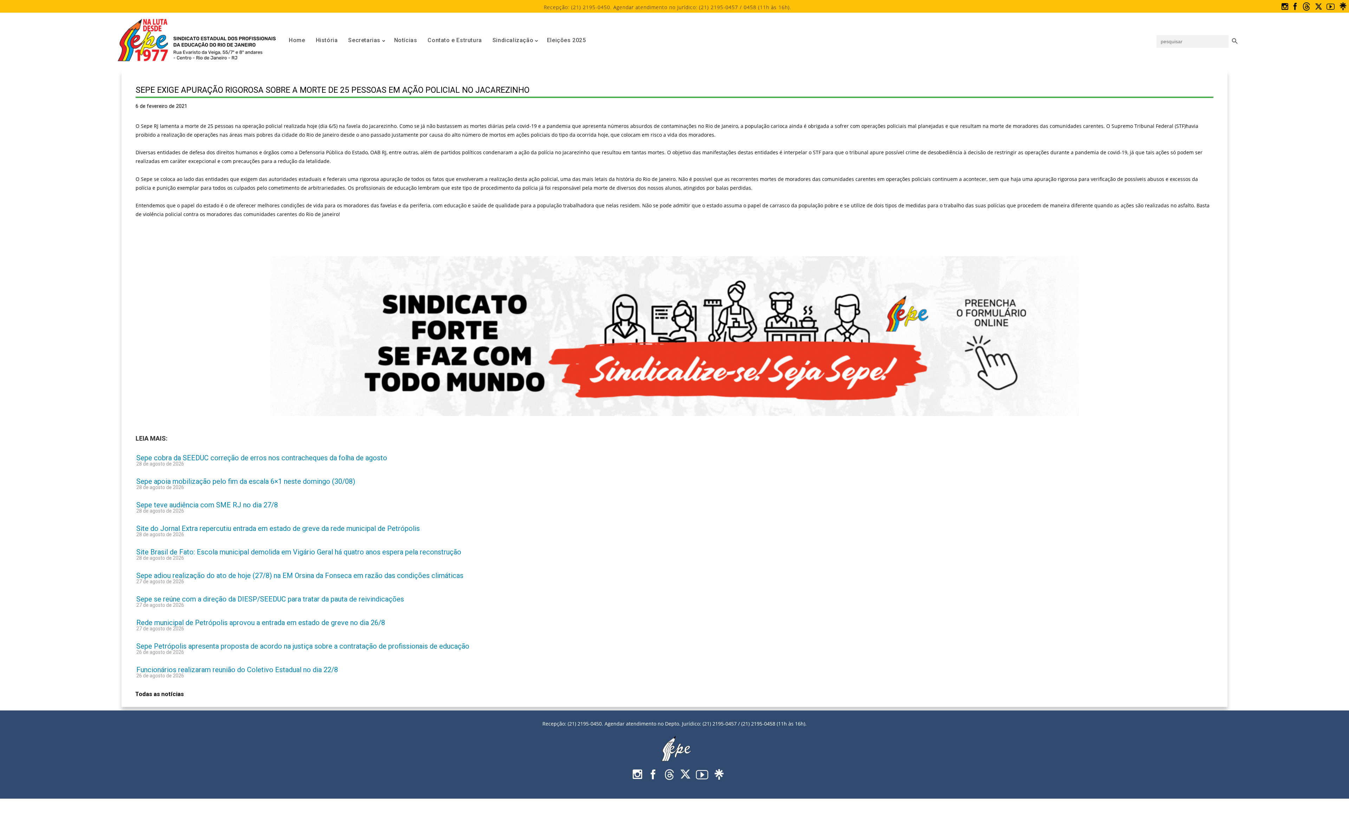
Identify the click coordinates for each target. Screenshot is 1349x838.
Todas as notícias (159, 693)
